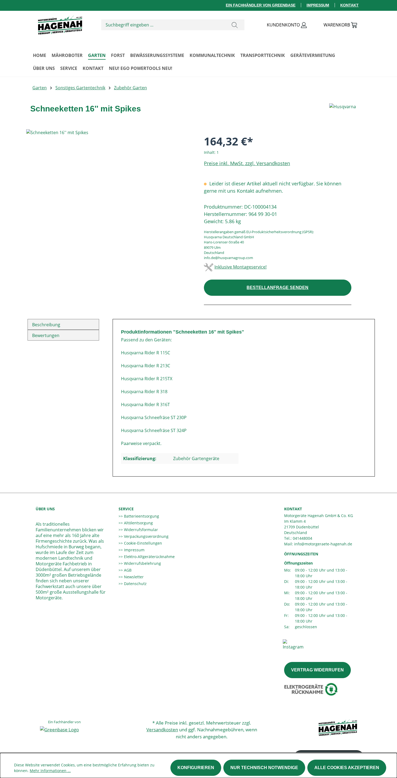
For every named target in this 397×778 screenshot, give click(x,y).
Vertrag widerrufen (317, 670)
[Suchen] (234, 24)
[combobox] (163, 24)
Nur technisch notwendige (264, 767)
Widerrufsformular (140, 529)
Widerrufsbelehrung (142, 563)
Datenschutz (135, 583)
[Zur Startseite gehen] (60, 24)
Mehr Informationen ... (50, 770)
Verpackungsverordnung (146, 536)
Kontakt (349, 5)
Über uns (45, 508)
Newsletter (133, 576)
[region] (109, 187)
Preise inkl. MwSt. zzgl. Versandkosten (247, 163)
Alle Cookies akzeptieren (346, 767)
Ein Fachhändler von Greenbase (260, 5)
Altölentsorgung (138, 522)
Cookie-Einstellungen (142, 543)
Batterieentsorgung (141, 516)
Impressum (318, 5)
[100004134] (109, 187)
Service (126, 508)
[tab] (63, 324)
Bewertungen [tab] (45, 335)
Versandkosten (162, 729)
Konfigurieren (195, 767)
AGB (127, 570)
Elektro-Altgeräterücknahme (149, 556)
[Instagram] (293, 644)
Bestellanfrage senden (277, 287)
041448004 (302, 538)
